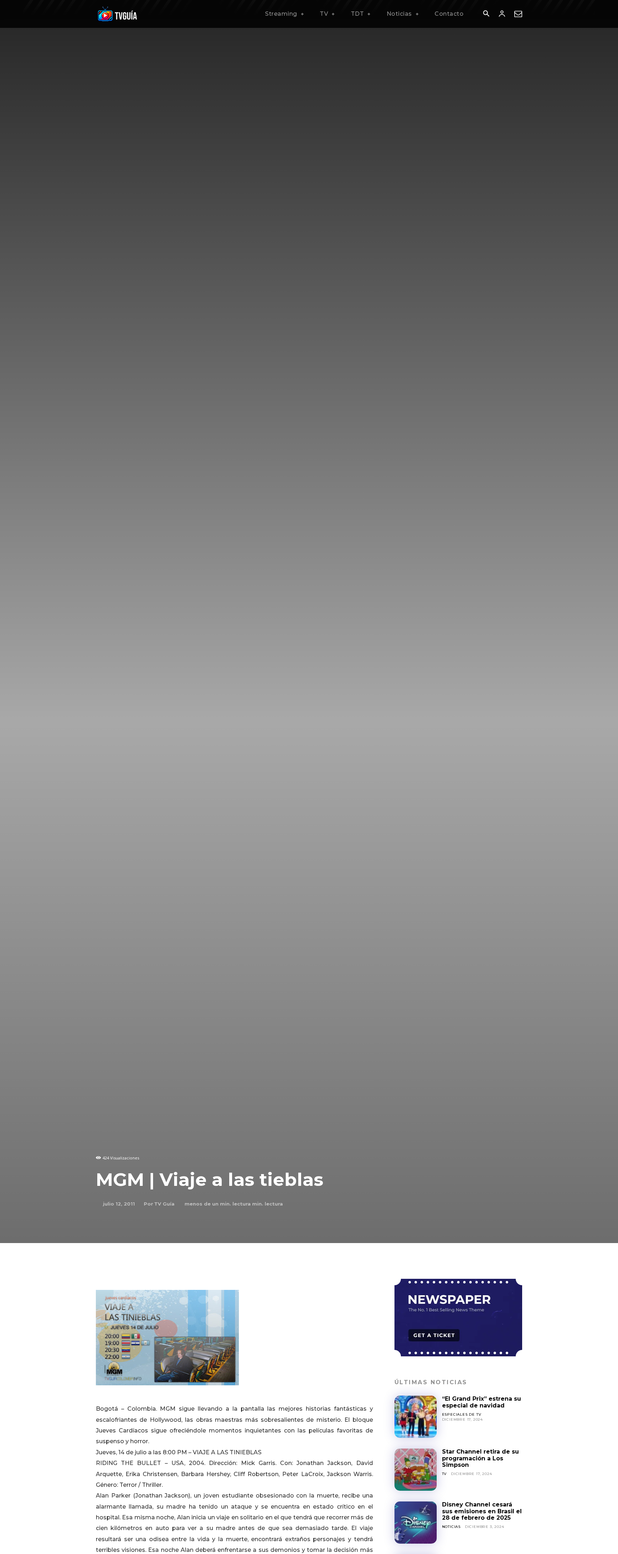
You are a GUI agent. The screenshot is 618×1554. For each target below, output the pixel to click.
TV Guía (164, 1204)
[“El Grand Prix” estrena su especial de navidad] (415, 1417)
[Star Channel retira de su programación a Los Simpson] (415, 1470)
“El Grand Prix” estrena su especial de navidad (481, 1402)
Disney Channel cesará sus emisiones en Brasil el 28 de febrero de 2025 (482, 1511)
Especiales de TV (461, 1414)
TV (444, 1473)
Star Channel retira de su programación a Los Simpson (480, 1458)
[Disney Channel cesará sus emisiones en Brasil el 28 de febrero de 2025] (415, 1522)
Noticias (451, 1526)
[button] (486, 14)
